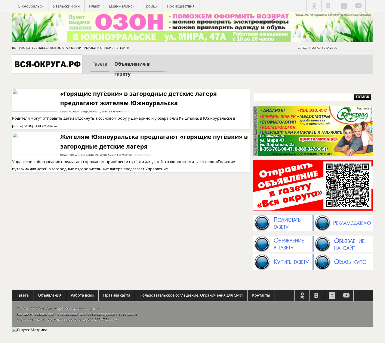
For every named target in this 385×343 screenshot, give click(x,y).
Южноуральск (30, 6)
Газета (23, 295)
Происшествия (181, 6)
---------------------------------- (139, 70)
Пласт (94, 6)
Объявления (49, 295)
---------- (99, 69)
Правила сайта (116, 295)
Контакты (261, 295)
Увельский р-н (66, 6)
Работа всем (82, 295)
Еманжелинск (121, 6)
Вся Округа (59, 48)
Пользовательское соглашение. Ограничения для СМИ (191, 295)
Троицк (151, 6)
